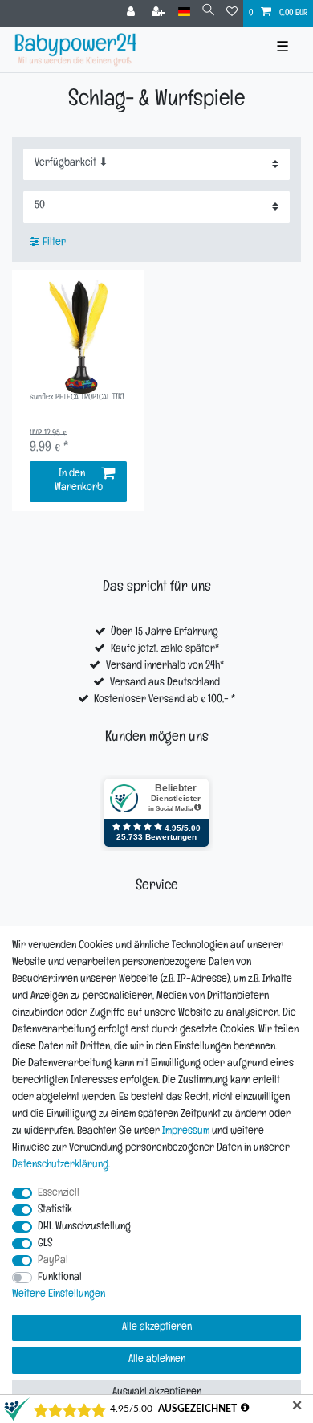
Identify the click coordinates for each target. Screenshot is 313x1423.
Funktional (60, 1278)
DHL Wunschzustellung (84, 1227)
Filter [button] (54, 243)
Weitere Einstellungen (58, 1294)
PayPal (53, 1261)
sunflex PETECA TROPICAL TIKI (77, 398)
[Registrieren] (159, 13)
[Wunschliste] (232, 13)
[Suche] (208, 12)
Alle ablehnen (156, 1360)
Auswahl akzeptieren (156, 1392)
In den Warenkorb (79, 482)
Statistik (55, 1210)
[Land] (184, 12)
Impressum (185, 1131)
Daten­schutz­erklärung (60, 1165)
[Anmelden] (132, 13)
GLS (45, 1244)
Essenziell (58, 1193)
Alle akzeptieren (157, 1327)
